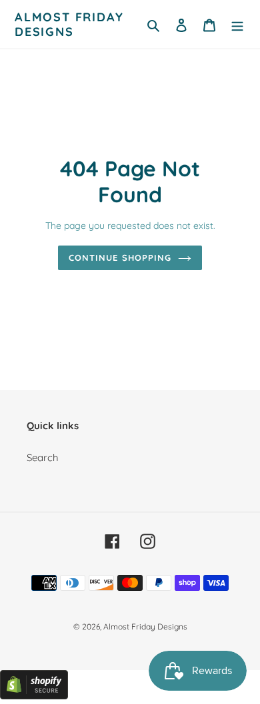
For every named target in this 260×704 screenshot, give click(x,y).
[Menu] (237, 24)
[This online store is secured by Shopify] (34, 695)
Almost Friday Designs (69, 24)
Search (43, 457)
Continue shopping (120, 257)
